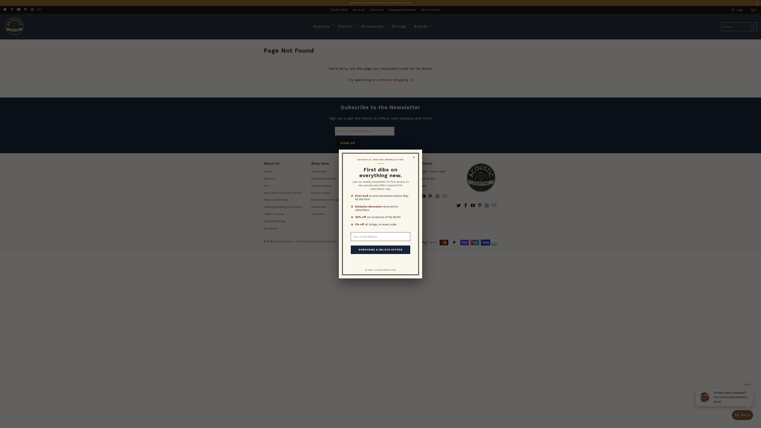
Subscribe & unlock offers (380, 249)
